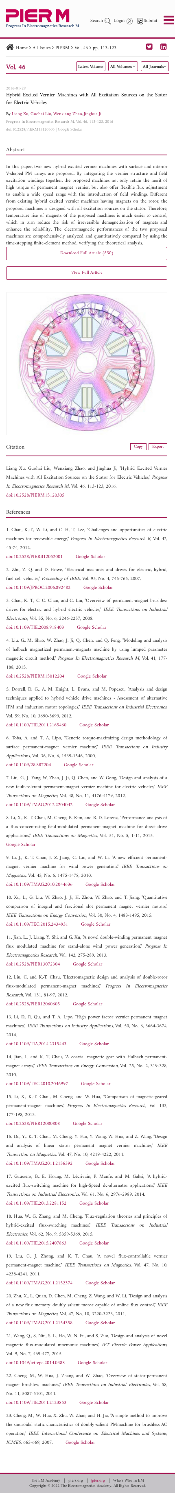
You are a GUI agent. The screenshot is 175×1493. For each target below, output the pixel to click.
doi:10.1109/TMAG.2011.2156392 (39, 1164)
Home (22, 48)
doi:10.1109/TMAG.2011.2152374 (39, 1283)
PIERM (62, 48)
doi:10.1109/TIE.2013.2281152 (36, 1203)
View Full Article (87, 273)
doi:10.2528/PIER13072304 (33, 964)
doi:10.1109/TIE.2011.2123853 (36, 1403)
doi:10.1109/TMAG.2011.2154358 (39, 1323)
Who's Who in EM (128, 1481)
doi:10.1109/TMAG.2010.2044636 (39, 885)
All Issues (41, 48)
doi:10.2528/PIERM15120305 (30, 129)
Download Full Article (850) (87, 253)
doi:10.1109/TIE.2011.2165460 (36, 725)
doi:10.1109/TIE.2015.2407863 (36, 1243)
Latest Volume (90, 67)
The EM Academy (45, 1481)
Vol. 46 (81, 48)
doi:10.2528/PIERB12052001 (34, 557)
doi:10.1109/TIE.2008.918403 (35, 627)
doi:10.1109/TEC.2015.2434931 (37, 924)
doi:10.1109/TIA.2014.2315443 (36, 1044)
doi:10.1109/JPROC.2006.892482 (38, 588)
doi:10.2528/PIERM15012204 (35, 676)
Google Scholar (70, 129)
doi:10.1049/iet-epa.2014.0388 (35, 1363)
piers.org (75, 1481)
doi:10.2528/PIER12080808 (33, 1124)
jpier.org (98, 1481)
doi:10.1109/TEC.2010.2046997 (37, 1084)
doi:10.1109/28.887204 (28, 765)
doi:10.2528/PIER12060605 (33, 1004)
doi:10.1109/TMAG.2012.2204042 (39, 805)
